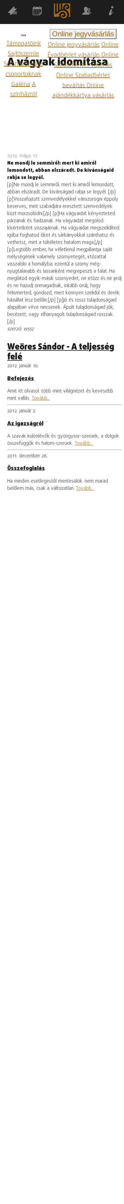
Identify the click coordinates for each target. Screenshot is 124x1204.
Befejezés (20, 379)
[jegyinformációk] (111, 12)
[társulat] (86, 12)
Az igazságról (25, 424)
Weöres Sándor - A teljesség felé (60, 352)
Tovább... (41, 398)
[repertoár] (12, 12)
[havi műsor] (37, 12)
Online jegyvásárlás (74, 45)
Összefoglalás (26, 468)
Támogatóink (23, 43)
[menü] (23, 35)
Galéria (20, 84)
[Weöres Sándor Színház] (62, 12)
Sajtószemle (23, 54)
